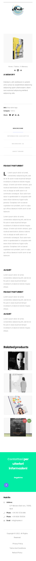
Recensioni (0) (18, 143)
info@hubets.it (17, 520)
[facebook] (10, 115)
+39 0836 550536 (18, 517)
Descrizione (18, 128)
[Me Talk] (18, 361)
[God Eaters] (18, 405)
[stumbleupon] (18, 115)
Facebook (6, 485)
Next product (20, 70)
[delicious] (13, 115)
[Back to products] (18, 70)
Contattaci (15, 459)
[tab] (18, 128)
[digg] (15, 115)
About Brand (18, 151)
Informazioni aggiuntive (18, 136)
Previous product (15, 70)
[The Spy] (18, 383)
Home (10, 66)
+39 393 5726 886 (19, 513)
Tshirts (16, 66)
